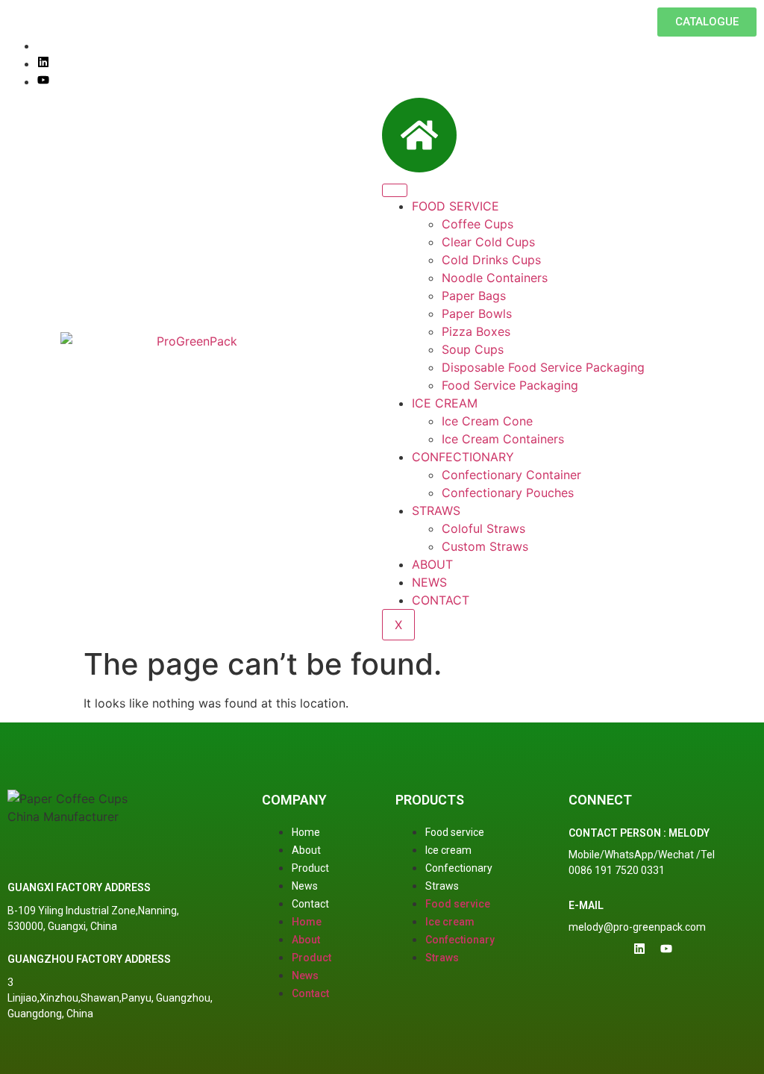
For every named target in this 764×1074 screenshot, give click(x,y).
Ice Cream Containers (503, 438)
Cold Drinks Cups (491, 259)
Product (310, 868)
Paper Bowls (477, 313)
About (306, 850)
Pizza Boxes (476, 331)
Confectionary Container (511, 474)
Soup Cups (473, 349)
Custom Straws (485, 546)
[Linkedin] (43, 63)
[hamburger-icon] (394, 190)
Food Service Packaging (510, 385)
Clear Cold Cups (488, 241)
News (305, 886)
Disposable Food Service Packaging (543, 367)
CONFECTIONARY (463, 456)
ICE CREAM (445, 403)
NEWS (429, 582)
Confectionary (458, 868)
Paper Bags (474, 295)
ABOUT (432, 564)
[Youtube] (43, 81)
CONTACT (440, 600)
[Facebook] (41, 45)
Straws (442, 886)
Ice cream (448, 850)
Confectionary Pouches (508, 492)
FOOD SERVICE (455, 206)
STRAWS (436, 510)
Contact (310, 904)
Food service (454, 832)
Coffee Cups (477, 223)
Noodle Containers (495, 277)
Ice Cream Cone (487, 420)
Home (306, 832)
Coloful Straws (483, 528)
